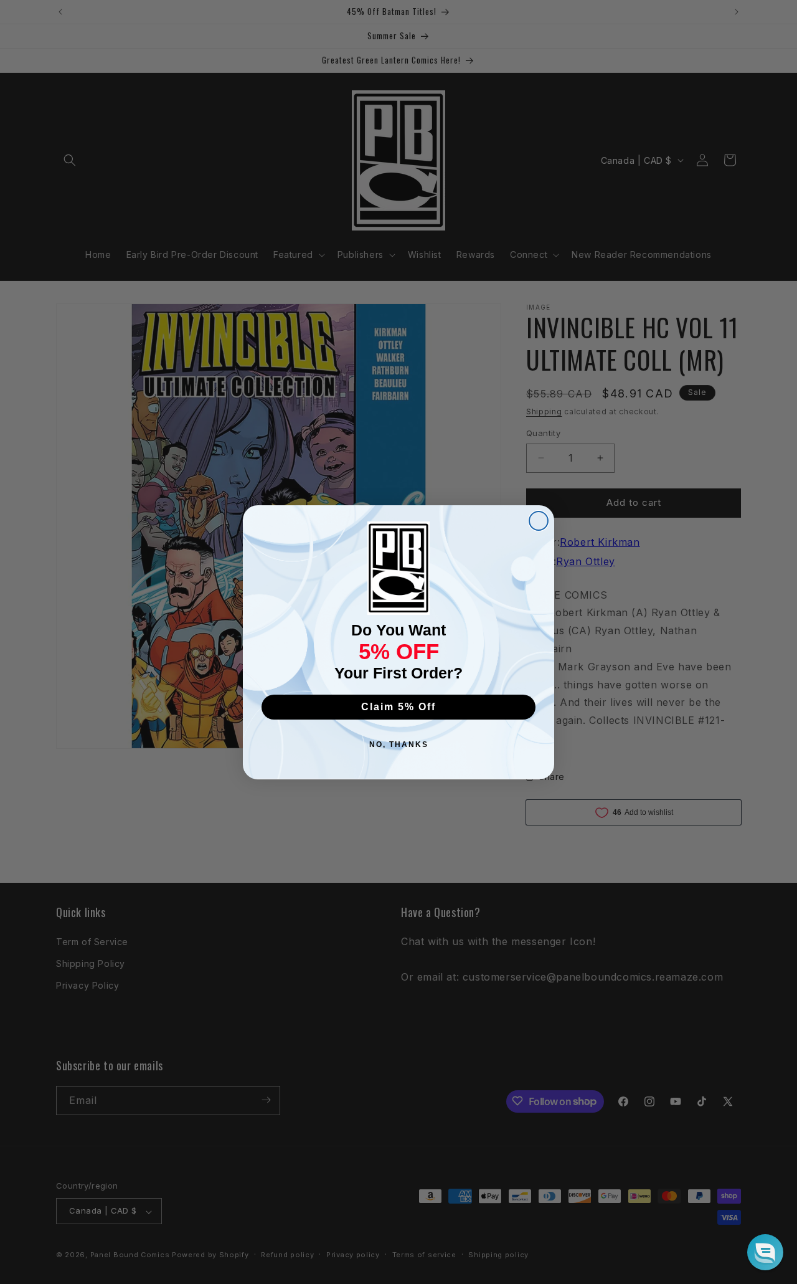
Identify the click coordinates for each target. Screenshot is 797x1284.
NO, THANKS (398, 744)
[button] (765, 1252)
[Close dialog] (538, 520)
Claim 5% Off (398, 706)
